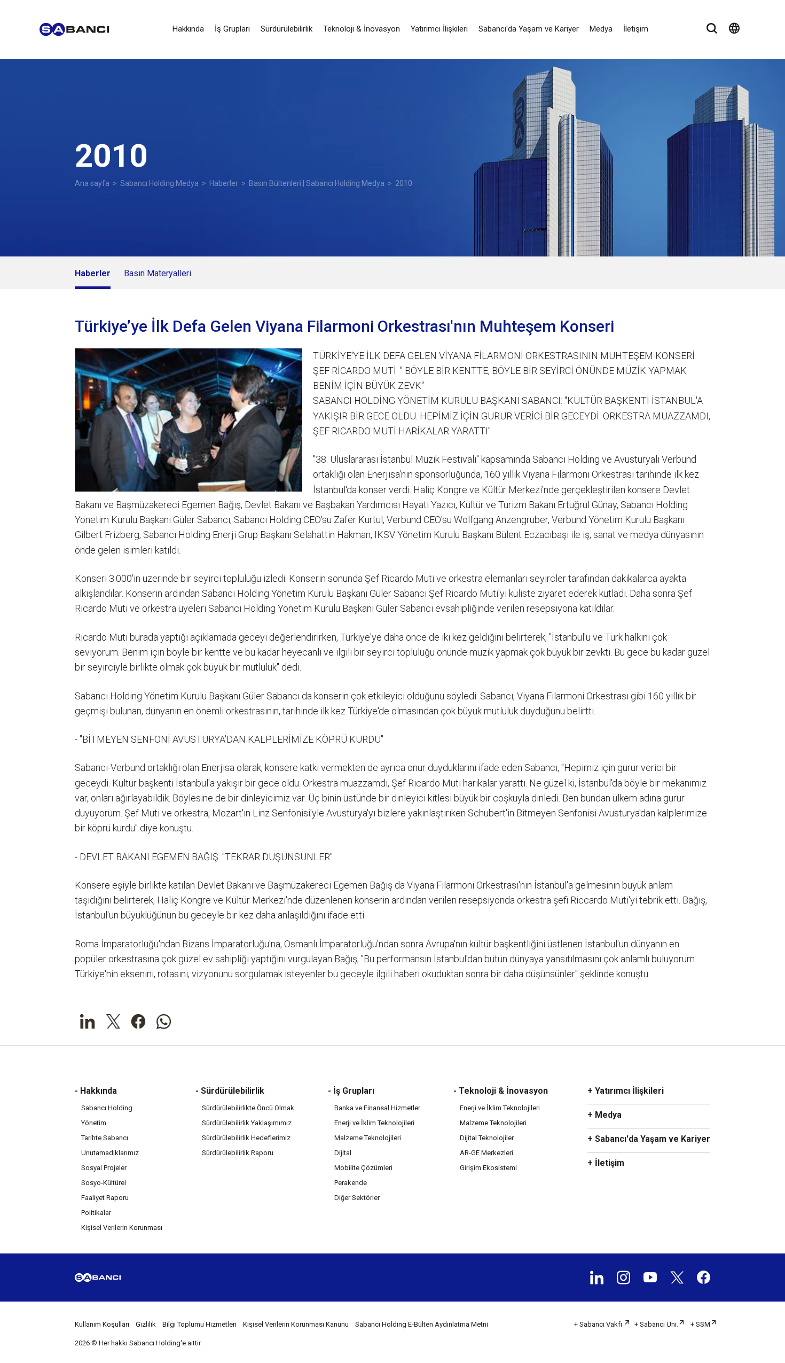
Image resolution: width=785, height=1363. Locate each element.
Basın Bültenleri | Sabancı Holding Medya (316, 183)
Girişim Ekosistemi (488, 1168)
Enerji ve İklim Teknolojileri (374, 1123)
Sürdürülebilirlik (286, 29)
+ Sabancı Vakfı (599, 1324)
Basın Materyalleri (157, 273)
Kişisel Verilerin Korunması (121, 1228)
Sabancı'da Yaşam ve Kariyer (528, 29)
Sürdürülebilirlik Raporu (237, 1153)
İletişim (635, 29)
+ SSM (700, 1324)
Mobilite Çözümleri (363, 1168)
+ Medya (604, 1115)
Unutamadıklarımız (110, 1153)
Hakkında (188, 29)
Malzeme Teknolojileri (367, 1138)
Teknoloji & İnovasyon (361, 29)
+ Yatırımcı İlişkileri (625, 1091)
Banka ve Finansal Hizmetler (377, 1108)
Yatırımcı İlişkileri (439, 29)
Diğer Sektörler (357, 1198)
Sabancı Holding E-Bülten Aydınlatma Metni (421, 1324)
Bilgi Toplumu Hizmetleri (199, 1324)
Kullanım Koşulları (102, 1324)
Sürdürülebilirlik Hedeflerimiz (246, 1138)
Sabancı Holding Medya (159, 183)
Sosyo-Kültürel (103, 1183)
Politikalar (96, 1213)
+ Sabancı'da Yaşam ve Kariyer (648, 1139)
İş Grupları (232, 29)
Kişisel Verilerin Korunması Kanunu (296, 1324)
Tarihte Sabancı (104, 1138)
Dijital (342, 1153)
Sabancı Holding (106, 1108)
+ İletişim (605, 1163)
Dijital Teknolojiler (487, 1138)
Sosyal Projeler (104, 1168)
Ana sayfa (92, 183)
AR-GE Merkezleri (486, 1153)
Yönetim (93, 1123)
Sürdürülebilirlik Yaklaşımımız (247, 1123)
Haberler (223, 183)
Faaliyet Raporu (105, 1198)
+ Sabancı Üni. (656, 1324)
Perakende (350, 1183)
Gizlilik (146, 1324)
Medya (601, 29)
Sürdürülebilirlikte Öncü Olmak (248, 1108)
